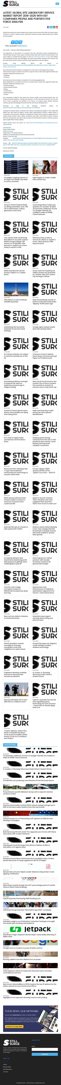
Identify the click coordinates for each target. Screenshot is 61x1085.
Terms (5, 1064)
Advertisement (7, 1069)
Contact (5, 1072)
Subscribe (45, 1054)
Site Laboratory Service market (40, 57)
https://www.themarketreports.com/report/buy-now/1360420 (21, 107)
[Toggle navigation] (57, 4)
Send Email (10, 131)
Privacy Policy (7, 1067)
